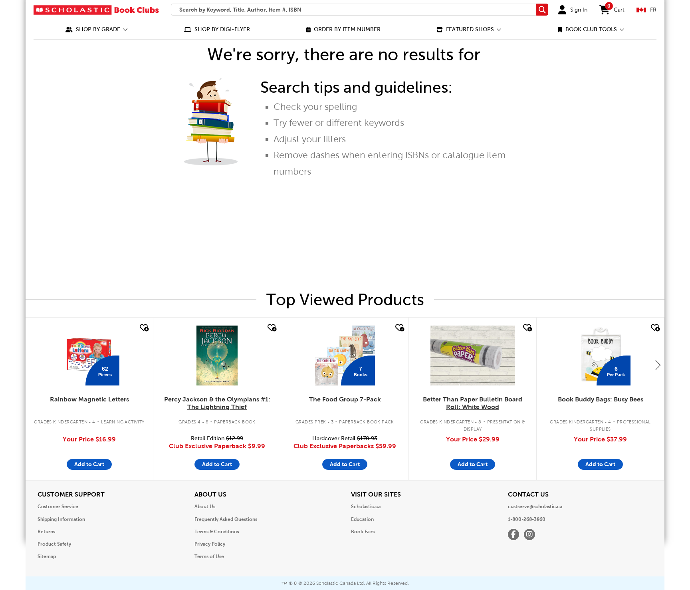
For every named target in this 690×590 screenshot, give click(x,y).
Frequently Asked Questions (225, 519)
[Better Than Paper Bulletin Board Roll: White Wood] (472, 355)
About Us (204, 506)
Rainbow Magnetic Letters (89, 399)
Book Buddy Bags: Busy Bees (600, 399)
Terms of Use (209, 556)
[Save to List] (143, 328)
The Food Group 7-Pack (345, 399)
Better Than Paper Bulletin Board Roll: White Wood (472, 403)
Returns (46, 531)
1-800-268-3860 (526, 519)
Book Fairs (363, 531)
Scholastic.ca (366, 506)
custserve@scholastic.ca (535, 506)
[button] (96, 29)
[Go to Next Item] (658, 364)
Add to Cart (89, 464)
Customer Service (58, 506)
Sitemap (47, 556)
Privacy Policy (209, 544)
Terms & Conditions (216, 531)
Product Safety (54, 544)
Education (362, 519)
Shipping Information (61, 519)
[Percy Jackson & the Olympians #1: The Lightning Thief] (216, 355)
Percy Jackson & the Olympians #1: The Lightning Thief (217, 403)
